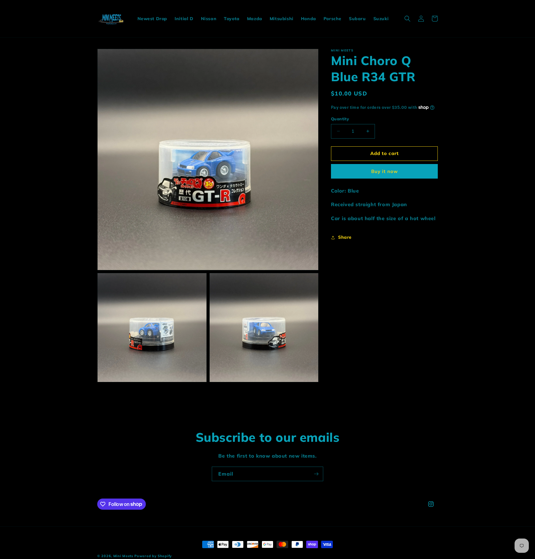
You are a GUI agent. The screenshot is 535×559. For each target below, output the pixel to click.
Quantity (340, 118)
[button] (407, 18)
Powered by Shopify (153, 556)
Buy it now (384, 171)
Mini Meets (123, 556)
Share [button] (345, 237)
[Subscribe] (316, 474)
